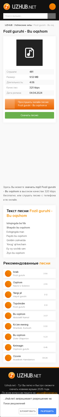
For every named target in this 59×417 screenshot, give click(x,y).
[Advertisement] (29, 155)
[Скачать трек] (51, 273)
